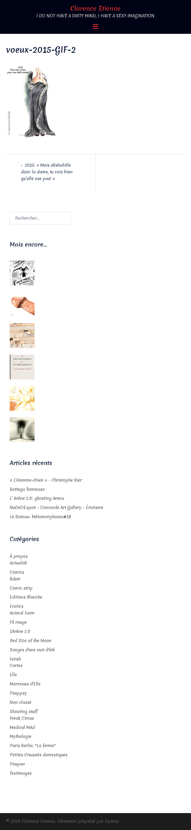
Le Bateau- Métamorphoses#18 (40, 516)
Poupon (17, 764)
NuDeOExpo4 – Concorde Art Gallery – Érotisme (56, 507)
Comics (17, 572)
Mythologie (20, 736)
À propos (19, 556)
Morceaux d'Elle (25, 684)
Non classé (20, 702)
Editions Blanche (26, 597)
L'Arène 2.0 (20, 631)
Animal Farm (22, 613)
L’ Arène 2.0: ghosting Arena (37, 498)
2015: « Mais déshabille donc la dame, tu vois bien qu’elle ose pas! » (47, 171)
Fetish (15, 659)
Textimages (21, 773)
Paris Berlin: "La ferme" (33, 745)
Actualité (18, 563)
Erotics (16, 606)
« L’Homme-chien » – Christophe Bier (46, 480)
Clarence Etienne (95, 8)
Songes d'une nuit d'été (32, 650)
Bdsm (15, 579)
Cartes (16, 665)
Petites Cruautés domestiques (38, 755)
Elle (13, 674)
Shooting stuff (24, 711)
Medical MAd (22, 727)
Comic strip (21, 588)
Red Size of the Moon (30, 640)
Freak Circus (22, 718)
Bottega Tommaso (27, 489)
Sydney (112, 821)
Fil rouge (18, 622)
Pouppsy (18, 693)
